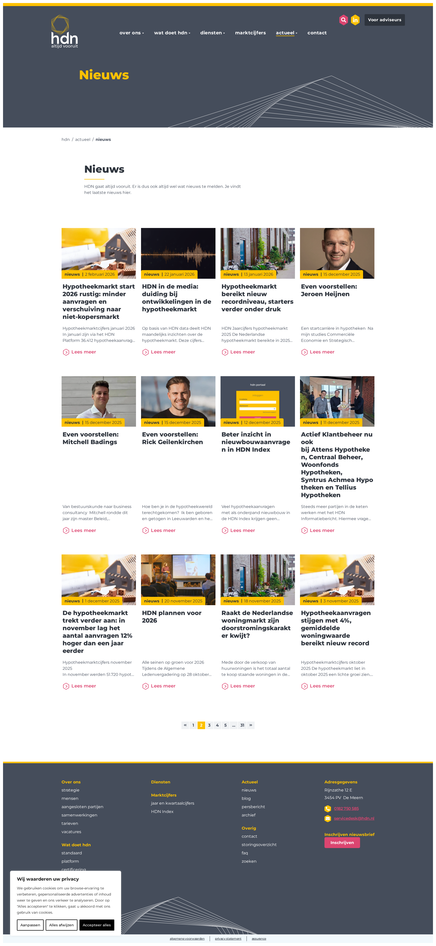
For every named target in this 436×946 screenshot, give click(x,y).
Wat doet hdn (76, 844)
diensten (211, 33)
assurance (259, 938)
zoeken (249, 861)
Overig (249, 828)
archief (248, 815)
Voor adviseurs (384, 19)
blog (246, 798)
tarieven (70, 823)
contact (317, 33)
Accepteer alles (97, 925)
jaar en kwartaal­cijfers (172, 803)
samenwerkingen (79, 815)
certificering (74, 869)
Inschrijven (342, 842)
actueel (285, 33)
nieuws (249, 790)
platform (70, 861)
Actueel (250, 782)
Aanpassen (30, 925)
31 (242, 725)
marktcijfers (250, 33)
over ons (130, 33)
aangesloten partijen (82, 806)
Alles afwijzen (61, 925)
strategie (70, 790)
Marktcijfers (164, 795)
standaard (72, 853)
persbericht (253, 806)
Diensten (160, 782)
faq (245, 853)
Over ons (71, 782)
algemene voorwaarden (187, 938)
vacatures (71, 831)
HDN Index (162, 811)
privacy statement (228, 938)
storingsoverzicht (259, 844)
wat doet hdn (170, 33)
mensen (70, 798)
